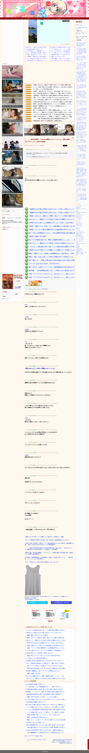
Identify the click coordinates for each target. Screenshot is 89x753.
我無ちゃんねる (79, 216)
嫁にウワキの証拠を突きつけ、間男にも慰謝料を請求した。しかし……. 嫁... (51, 240)
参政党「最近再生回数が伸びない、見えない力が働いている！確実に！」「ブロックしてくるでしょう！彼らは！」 (81, 104)
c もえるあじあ (44, 751)
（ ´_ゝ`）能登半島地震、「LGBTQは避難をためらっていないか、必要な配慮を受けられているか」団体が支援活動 (47, 140)
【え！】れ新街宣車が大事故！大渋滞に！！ (36, 740)
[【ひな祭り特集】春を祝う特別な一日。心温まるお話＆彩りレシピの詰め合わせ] (33, 285)
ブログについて (17, 18)
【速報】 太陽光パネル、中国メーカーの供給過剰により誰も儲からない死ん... (51, 226)
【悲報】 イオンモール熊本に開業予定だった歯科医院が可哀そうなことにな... (51, 229)
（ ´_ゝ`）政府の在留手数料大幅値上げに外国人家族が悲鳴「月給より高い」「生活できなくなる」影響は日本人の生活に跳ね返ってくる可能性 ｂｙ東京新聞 (48, 548)
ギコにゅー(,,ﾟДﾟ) (79, 241)
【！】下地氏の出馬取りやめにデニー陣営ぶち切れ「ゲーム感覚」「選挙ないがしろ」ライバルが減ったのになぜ (81, 157)
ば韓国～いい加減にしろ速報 (81, 252)
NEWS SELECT (79, 224)
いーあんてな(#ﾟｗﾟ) (80, 214)
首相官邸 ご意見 (79, 24)
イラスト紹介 (27, 18)
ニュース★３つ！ (79, 218)
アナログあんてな (79, 231)
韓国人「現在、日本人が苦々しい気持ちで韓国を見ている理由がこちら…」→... (51, 257)
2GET (77, 242)
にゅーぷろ (78, 229)
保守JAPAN (78, 207)
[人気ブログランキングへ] (79, 22)
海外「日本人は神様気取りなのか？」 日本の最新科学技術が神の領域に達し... (51, 233)
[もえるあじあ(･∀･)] (44, 8)
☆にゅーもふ (78, 219)
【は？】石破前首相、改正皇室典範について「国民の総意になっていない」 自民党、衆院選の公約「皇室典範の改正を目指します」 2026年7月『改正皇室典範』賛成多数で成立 (81, 126)
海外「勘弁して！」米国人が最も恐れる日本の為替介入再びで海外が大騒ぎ (51, 260)
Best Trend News (79, 236)
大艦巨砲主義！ (79, 251)
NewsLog (78, 228)
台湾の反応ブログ (79, 249)
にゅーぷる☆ (78, 221)
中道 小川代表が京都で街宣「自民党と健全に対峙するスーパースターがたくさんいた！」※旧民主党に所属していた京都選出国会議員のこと (81, 197)
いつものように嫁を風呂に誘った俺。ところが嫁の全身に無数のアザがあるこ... (51, 246)
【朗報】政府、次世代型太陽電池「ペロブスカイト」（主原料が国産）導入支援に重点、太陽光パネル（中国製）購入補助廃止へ (49, 553)
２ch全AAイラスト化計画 (12, 217)
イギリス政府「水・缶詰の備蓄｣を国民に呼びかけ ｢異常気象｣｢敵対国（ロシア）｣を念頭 (81, 44)
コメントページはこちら (33, 736)
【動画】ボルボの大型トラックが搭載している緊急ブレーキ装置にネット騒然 (51, 250)
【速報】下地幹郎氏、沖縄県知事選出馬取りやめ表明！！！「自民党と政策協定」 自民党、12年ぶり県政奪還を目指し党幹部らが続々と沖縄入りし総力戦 (81, 182)
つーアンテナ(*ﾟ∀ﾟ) (80, 238)
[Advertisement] (12, 41)
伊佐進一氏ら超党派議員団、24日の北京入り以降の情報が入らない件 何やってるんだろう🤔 (81, 58)
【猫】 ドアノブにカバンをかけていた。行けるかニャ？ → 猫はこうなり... (51, 274)
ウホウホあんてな (79, 223)
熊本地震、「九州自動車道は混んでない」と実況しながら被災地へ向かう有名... (51, 270)
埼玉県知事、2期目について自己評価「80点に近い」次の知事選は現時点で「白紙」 (81, 163)
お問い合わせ (5, 298)
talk (76, 254)
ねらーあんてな (79, 222)
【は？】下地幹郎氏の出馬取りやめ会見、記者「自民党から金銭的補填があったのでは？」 (47, 540)
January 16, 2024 (45, 156)
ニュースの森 (78, 206)
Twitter (48, 18)
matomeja (78, 244)
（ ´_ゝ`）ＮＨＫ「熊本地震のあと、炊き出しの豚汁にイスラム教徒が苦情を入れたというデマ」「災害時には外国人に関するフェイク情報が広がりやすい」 (81, 65)
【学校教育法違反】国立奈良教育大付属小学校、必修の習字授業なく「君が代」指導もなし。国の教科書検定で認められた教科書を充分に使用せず (62, 741)
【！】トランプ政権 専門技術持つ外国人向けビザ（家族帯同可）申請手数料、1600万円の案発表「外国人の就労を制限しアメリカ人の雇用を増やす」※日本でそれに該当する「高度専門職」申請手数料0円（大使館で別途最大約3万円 (81, 77)
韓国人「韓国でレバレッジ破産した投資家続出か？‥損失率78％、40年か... (51, 253)
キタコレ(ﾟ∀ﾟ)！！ (79, 226)
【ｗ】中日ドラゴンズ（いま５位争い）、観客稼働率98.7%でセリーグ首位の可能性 (81, 190)
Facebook (59, 18)
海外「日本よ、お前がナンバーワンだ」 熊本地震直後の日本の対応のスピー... (51, 267)
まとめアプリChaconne (80, 243)
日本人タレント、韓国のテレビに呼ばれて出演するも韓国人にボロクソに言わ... (51, 219)
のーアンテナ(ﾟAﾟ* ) (80, 239)
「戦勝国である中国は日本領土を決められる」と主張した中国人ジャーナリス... (51, 209)
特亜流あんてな (79, 234)
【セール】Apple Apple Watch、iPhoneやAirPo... (44, 263)
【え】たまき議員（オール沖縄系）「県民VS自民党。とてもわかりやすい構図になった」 (81, 141)
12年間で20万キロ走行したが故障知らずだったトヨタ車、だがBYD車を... (51, 223)
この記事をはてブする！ (61, 602)
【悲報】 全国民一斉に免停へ (38, 236)
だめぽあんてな (79, 217)
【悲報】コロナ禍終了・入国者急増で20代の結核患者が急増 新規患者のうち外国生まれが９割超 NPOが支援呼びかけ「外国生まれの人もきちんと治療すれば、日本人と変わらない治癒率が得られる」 (81, 172)
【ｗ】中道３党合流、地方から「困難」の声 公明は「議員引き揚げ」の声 (81, 118)
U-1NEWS (78, 246)
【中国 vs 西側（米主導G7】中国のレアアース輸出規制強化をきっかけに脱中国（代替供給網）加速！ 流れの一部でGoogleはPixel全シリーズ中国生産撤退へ (49, 544)
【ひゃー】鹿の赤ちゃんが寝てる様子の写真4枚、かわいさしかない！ (42, 562)
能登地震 (42, 145)
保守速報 (77, 247)
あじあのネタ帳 (79, 248)
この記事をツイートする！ (37, 602)
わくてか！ (78, 227)
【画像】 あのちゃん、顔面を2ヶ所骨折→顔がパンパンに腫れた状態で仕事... (51, 216)
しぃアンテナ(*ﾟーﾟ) (80, 237)
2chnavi (77, 211)
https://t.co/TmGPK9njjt (31, 154)
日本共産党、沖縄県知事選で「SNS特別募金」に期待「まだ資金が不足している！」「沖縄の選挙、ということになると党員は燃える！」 (49, 558)
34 (73, 138)
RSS (38, 18)
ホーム (6, 18)
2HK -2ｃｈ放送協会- (80, 253)
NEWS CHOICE (79, 233)
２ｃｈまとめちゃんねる (80, 232)
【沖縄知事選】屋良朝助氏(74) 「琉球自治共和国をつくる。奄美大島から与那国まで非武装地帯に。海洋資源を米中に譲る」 (81, 51)
